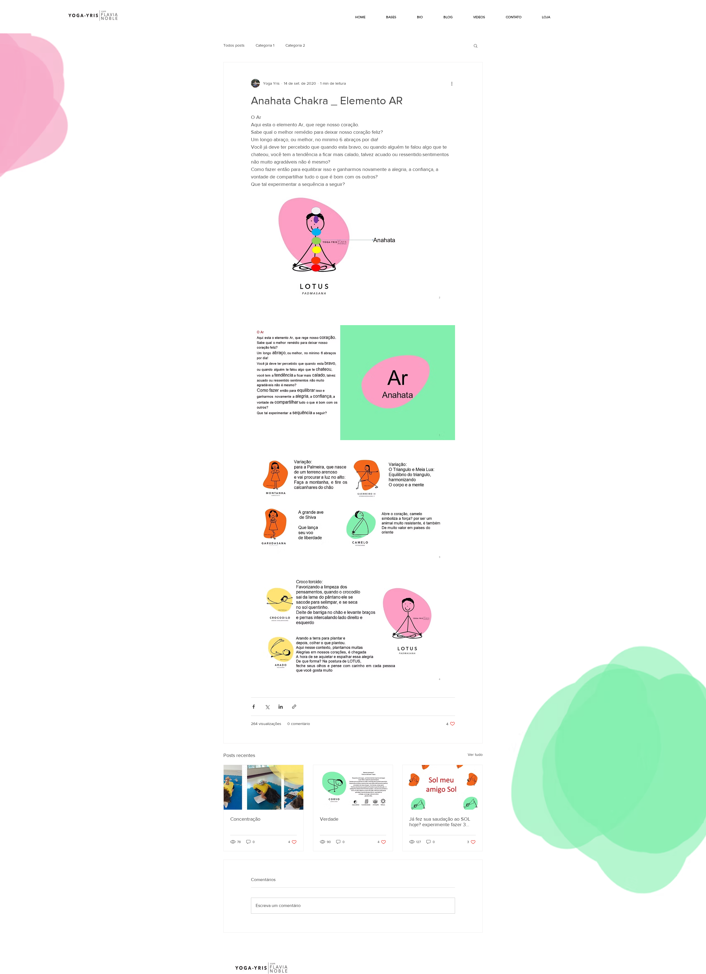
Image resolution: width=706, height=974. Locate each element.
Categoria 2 (295, 45)
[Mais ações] (451, 83)
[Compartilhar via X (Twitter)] (267, 706)
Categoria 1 (265, 45)
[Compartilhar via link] (294, 706)
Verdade (329, 819)
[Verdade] (353, 787)
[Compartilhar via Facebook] (253, 706)
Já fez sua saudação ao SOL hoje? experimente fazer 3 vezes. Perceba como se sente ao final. (442, 821)
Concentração (245, 819)
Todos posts (234, 45)
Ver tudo (475, 754)
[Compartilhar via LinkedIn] (280, 706)
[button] (475, 45)
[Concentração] (263, 787)
